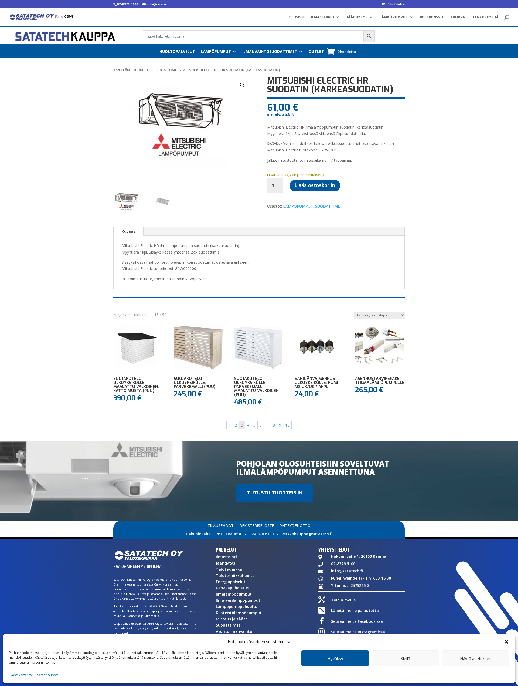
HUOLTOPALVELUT (177, 52)
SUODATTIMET (166, 69)
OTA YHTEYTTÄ (485, 17)
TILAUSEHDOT (220, 526)
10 (287, 425)
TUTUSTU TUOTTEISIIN (274, 492)
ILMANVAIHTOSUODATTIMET (269, 52)
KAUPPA (457, 17)
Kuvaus (128, 231)
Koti (116, 69)
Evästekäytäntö (20, 675)
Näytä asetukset (475, 658)
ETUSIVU (296, 17)
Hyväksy (335, 658)
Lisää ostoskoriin (315, 185)
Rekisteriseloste (47, 675)
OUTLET (316, 52)
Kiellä (405, 658)
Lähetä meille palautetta (355, 610)
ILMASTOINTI (322, 17)
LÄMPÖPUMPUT (393, 17)
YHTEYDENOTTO (295, 526)
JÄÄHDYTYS (356, 17)
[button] (506, 641)
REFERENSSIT (432, 17)
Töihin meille (343, 600)
